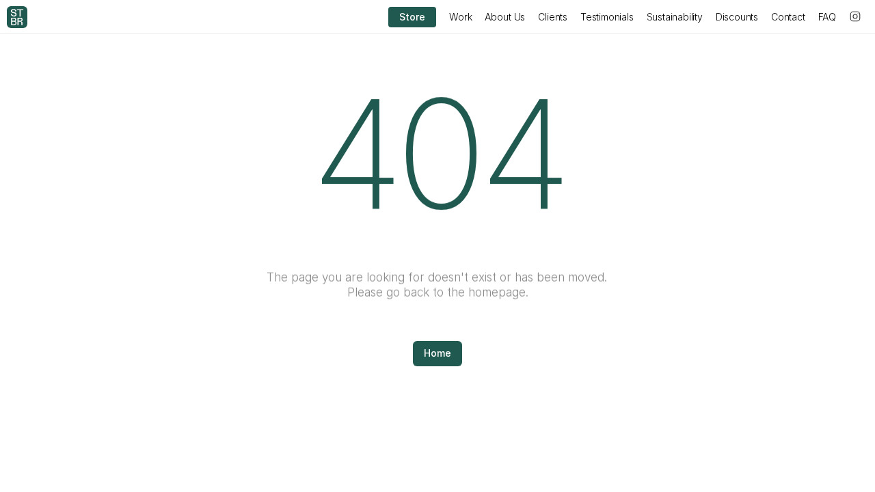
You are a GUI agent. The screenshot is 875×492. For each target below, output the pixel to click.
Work (460, 17)
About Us (505, 17)
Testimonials (607, 17)
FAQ (827, 17)
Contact (788, 17)
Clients (552, 17)
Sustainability (675, 17)
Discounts (737, 17)
